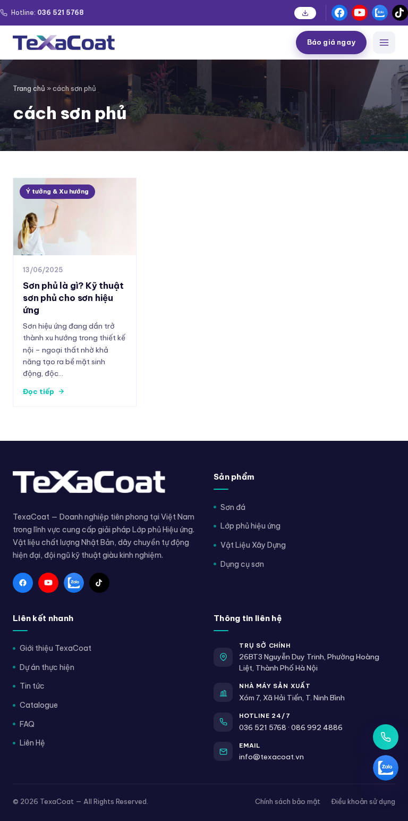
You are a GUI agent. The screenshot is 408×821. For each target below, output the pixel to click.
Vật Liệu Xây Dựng (253, 545)
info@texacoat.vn (271, 756)
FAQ (27, 724)
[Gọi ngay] (385, 737)
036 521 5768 (262, 727)
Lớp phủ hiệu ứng (250, 526)
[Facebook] (339, 13)
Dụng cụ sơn (242, 564)
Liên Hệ (32, 743)
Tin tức (32, 686)
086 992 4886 (317, 727)
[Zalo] (380, 13)
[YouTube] (360, 13)
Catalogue (39, 705)
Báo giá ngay (331, 42)
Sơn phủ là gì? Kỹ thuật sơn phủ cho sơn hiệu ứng (73, 297)
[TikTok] (400, 13)
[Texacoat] (150, 42)
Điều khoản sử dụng (363, 801)
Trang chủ (29, 88)
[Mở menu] (384, 42)
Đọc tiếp (38, 391)
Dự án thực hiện (47, 667)
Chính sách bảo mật (287, 801)
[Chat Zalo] (385, 768)
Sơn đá (232, 507)
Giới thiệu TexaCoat (55, 648)
